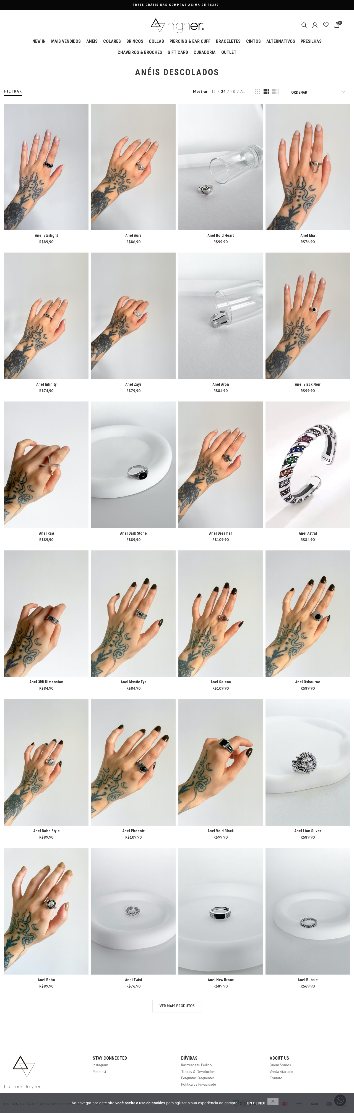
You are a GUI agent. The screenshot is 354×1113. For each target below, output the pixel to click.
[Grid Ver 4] (266, 91)
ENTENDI (256, 1103)
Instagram (100, 1065)
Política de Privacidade (198, 1084)
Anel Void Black (220, 831)
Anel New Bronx (221, 980)
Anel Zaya (133, 384)
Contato (276, 1078)
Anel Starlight (46, 235)
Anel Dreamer (220, 533)
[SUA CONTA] (314, 24)
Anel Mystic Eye (134, 682)
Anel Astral (308, 533)
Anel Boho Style (46, 831)
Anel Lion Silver (307, 831)
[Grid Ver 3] (257, 91)
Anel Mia (307, 235)
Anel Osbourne (307, 682)
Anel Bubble (308, 980)
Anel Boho (46, 980)
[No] (272, 1101)
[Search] (304, 24)
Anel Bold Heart (220, 235)
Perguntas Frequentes (198, 1078)
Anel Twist (133, 980)
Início (7, 86)
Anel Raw (46, 533)
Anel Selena (220, 682)
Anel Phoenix (133, 831)
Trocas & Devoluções (198, 1071)
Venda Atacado (281, 1071)
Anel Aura (133, 235)
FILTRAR (13, 91)
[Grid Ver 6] (275, 91)
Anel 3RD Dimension (46, 682)
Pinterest (99, 1071)
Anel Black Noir (308, 384)
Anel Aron (220, 384)
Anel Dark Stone (133, 533)
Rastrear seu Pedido (196, 1065)
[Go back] (128, 72)
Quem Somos (280, 1065)
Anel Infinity (46, 384)
